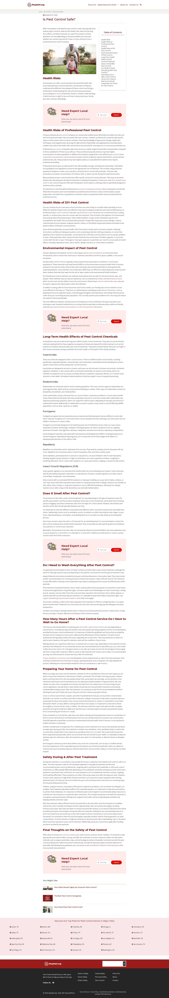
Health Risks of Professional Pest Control (107, 44)
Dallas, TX (14, 933)
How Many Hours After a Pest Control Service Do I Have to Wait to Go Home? (108, 78)
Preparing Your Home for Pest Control (109, 84)
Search (116, 115)
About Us (124, 5)
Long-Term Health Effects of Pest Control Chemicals (108, 59)
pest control (57, 94)
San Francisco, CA (48, 950)
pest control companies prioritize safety (91, 189)
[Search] (124, 963)
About (115, 977)
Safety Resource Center (107, 5)
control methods (62, 213)
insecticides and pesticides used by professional (60, 157)
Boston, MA (46, 927)
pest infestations (109, 290)
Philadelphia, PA (78, 944)
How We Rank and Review (107, 992)
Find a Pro (92, 5)
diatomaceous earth (114, 279)
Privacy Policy (94, 992)
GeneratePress (70, 993)
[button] (141, 5)
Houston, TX (137, 933)
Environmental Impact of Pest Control (109, 54)
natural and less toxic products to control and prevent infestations (77, 307)
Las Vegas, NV (77, 938)
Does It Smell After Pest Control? (108, 65)
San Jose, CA (76, 950)
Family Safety (100, 973)
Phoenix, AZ (107, 944)
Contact (115, 980)
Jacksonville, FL (47, 938)
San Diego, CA (16, 950)
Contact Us (133, 5)
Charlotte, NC (77, 927)
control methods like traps (107, 281)
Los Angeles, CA (108, 938)
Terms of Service (84, 992)
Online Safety (82, 980)
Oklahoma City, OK (48, 944)
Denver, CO (46, 933)
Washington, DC (109, 950)
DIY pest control (87, 213)
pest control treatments (94, 253)
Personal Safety (101, 977)
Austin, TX (14, 927)
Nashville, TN (138, 938)
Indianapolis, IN (17, 938)
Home (40, 12)
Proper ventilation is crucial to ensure (57, 658)
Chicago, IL (107, 927)
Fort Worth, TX (108, 933)
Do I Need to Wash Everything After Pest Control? (109, 70)
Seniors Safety (83, 973)
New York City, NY (17, 944)
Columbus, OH (138, 927)
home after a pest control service (92, 627)
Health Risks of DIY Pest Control (108, 49)
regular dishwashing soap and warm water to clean (62, 598)
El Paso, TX (76, 933)
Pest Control (47, 12)
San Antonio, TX (139, 944)
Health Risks (105, 40)
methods (63, 262)
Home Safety (82, 977)
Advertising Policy (121, 992)
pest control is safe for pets (69, 835)
